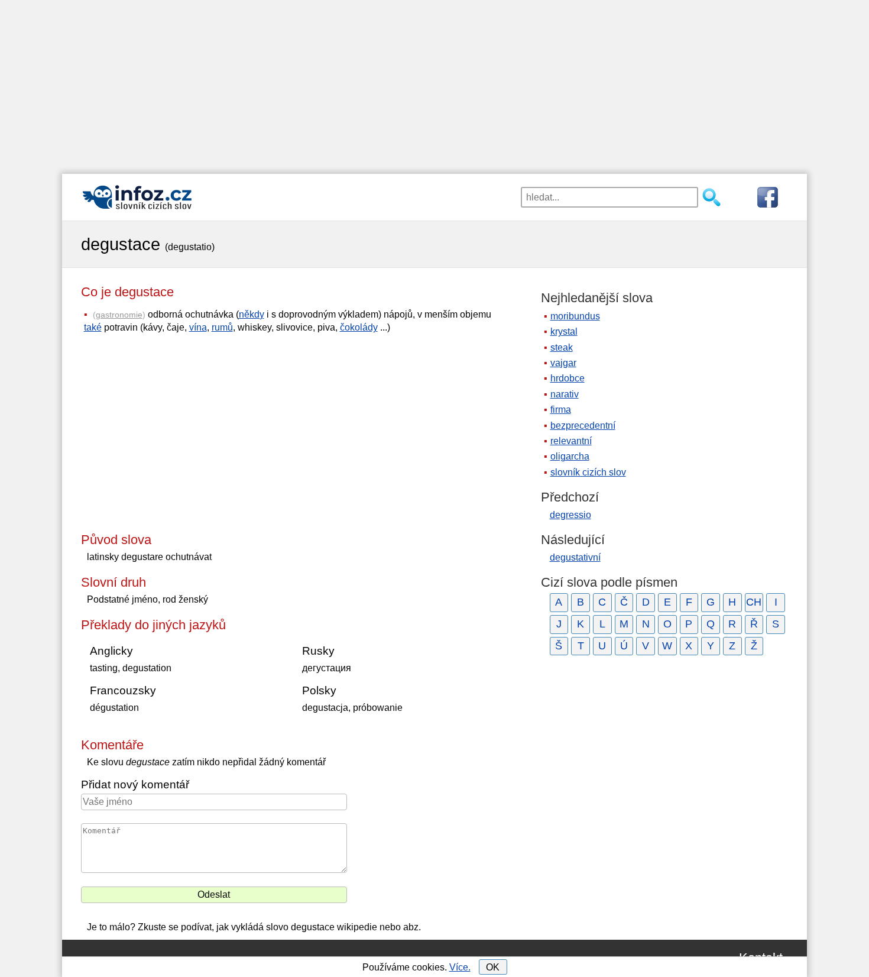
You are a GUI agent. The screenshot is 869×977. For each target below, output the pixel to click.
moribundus (575, 316)
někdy (251, 314)
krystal (564, 331)
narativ (564, 394)
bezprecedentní (582, 425)
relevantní (571, 441)
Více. (460, 967)
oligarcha (569, 456)
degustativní (575, 557)
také (93, 327)
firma (560, 410)
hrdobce (567, 378)
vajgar (563, 363)
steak (561, 347)
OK (493, 967)
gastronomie (119, 314)
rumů (222, 327)
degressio (570, 515)
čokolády (359, 327)
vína (198, 327)
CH (753, 602)
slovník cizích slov (588, 472)
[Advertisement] (434, 83)
